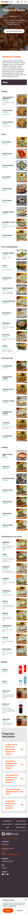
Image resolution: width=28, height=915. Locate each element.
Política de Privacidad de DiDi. (9, 905)
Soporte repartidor (7, 824)
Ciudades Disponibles (21, 824)
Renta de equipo (20, 827)
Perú (18, 838)
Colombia (4, 838)
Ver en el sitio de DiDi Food (14, 31)
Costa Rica (9, 838)
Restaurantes (7, 821)
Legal (7, 827)
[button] (14, 31)
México (14, 838)
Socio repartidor (20, 821)
